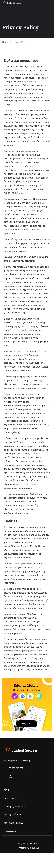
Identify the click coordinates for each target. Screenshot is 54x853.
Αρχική (7, 790)
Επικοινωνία (10, 831)
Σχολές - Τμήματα (12, 814)
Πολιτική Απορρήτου (28, 847)
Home (5, 42)
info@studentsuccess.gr (19, 760)
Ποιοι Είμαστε (10, 798)
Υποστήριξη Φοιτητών (14, 806)
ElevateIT (33, 843)
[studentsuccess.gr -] (12, 3)
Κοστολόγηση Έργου (13, 823)
